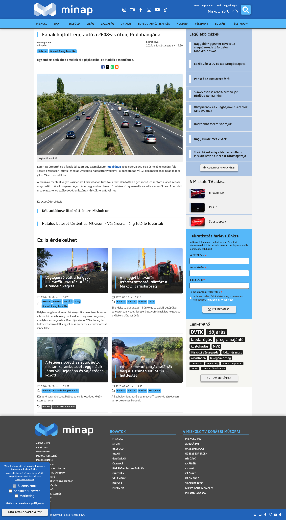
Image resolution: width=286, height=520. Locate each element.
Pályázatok (42, 447)
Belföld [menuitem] (74, 23)
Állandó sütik (27, 486)
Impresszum (43, 451)
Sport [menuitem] (58, 23)
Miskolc (57, 301)
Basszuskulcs (194, 448)
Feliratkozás (220, 309)
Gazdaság (119, 458)
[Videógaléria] (132, 9)
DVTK (197, 332)
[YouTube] (157, 9)
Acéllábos (192, 443)
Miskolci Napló (44, 460)
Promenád (192, 478)
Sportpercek (194, 483)
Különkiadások (195, 493)
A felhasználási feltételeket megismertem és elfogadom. (218, 298)
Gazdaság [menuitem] (107, 23)
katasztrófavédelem (64, 406)
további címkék (221, 377)
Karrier (190, 463)
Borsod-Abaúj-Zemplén (62, 51)
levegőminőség (220, 358)
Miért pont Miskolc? (199, 488)
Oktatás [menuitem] (126, 23)
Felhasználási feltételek (205, 292)
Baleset (42, 51)
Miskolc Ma (193, 438)
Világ (77, 301)
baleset (46, 406)
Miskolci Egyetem (232, 363)
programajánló (229, 339)
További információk (24, 479)
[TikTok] (165, 9)
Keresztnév (197, 267)
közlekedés (200, 346)
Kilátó (189, 468)
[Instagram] (149, 9)
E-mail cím (196, 279)
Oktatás (117, 463)
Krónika (190, 473)
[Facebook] (141, 9)
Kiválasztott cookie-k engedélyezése (25, 503)
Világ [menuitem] (90, 23)
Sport (116, 443)
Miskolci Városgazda (204, 352)
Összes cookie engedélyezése (25, 512)
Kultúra (118, 473)
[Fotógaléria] (124, 9)
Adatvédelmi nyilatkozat (220, 299)
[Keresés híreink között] (246, 10)
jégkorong (212, 363)
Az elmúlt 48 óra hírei (221, 167)
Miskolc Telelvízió (46, 456)
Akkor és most (232, 352)
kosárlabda (198, 358)
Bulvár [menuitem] (220, 23)
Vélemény (119, 478)
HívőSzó (190, 458)
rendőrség (196, 363)
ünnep (194, 368)
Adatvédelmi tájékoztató (50, 473)
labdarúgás (201, 339)
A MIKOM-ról (43, 443)
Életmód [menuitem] (240, 23)
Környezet (154, 390)
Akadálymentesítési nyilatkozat (54, 481)
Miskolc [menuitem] (41, 23)
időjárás (216, 332)
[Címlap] (64, 9)
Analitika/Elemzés (27, 491)
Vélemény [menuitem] (201, 23)
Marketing (27, 496)
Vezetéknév (197, 255)
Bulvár (117, 483)
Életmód (118, 488)
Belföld (68, 301)
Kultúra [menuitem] (182, 23)
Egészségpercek (196, 453)
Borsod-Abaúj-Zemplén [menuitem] (154, 23)
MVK (216, 346)
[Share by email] (117, 67)
